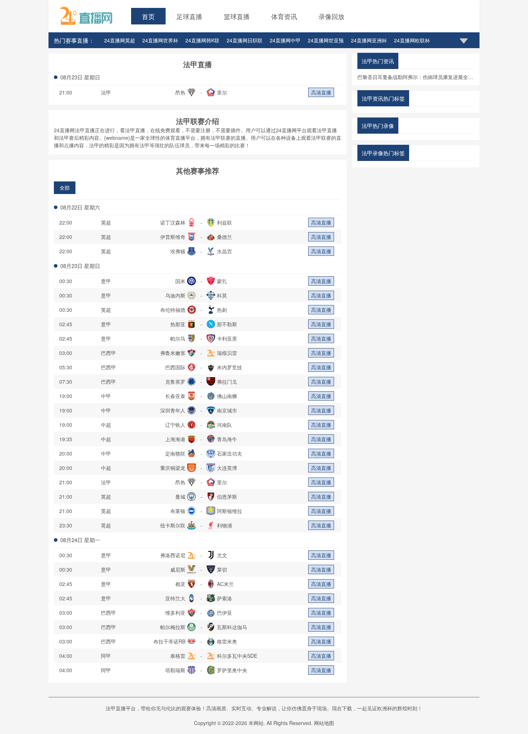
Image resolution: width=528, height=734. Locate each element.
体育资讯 (284, 16)
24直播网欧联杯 (412, 40)
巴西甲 (108, 352)
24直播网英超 (119, 40)
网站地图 (324, 722)
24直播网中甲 (285, 40)
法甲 (106, 92)
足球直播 (189, 16)
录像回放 (331, 16)
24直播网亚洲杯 (369, 40)
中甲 (106, 396)
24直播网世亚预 (326, 40)
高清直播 (321, 92)
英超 (106, 222)
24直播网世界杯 (160, 40)
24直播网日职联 (245, 40)
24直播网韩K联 (202, 40)
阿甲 (106, 655)
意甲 (106, 281)
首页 (148, 16)
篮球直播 (237, 16)
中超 (106, 424)
